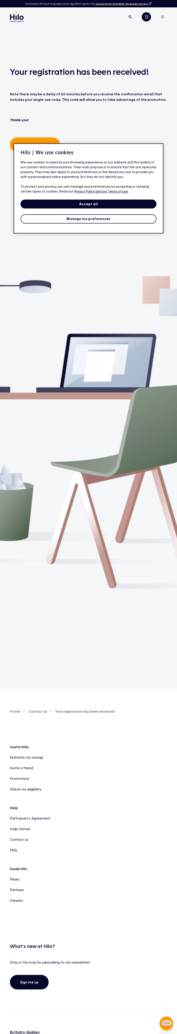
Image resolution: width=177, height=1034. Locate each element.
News (14, 879)
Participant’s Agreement (30, 818)
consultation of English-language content (122, 3)
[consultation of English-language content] (149, 3)
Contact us (38, 711)
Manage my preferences (88, 219)
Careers (16, 900)
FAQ (13, 850)
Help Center (20, 829)
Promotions (19, 778)
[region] (88, 188)
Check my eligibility (25, 789)
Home (15, 711)
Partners (17, 890)
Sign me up (29, 982)
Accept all (88, 204)
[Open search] (130, 16)
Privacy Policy (84, 191)
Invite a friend (21, 768)
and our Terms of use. (112, 191)
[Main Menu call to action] (162, 16)
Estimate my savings (26, 757)
